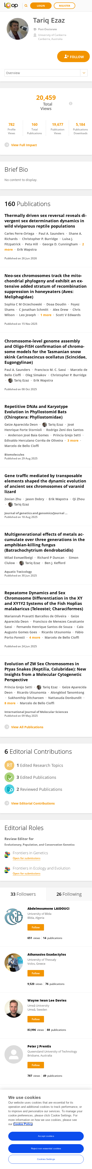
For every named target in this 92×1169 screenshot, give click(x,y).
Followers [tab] (23, 894)
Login (41, 5)
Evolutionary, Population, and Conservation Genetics (39, 844)
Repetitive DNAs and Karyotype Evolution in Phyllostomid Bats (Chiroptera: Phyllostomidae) (36, 412)
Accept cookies (46, 1136)
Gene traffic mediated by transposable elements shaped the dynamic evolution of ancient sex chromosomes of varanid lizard (45, 483)
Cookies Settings (46, 1159)
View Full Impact (24, 145)
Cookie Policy (23, 1124)
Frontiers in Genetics (30, 853)
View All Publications (27, 727)
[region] (46, 1129)
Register (64, 5)
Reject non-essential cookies (46, 1148)
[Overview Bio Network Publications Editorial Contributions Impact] (46, 73)
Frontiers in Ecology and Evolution (41, 868)
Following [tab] (69, 894)
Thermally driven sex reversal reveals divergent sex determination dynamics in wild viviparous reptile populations (45, 221)
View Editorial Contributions (33, 803)
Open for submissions (26, 858)
